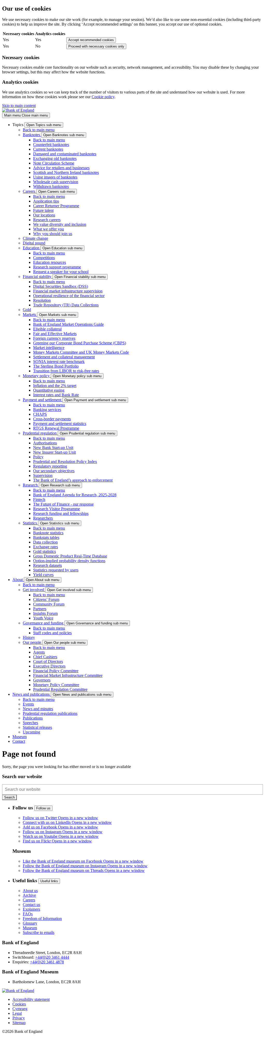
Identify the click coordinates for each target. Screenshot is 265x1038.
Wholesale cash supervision (55, 182)
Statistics (30, 523)
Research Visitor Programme (56, 509)
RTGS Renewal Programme (56, 428)
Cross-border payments (52, 419)
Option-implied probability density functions (69, 561)
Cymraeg (19, 1008)
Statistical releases (37, 727)
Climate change (35, 238)
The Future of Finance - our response (63, 504)
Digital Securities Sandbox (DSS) (60, 286)
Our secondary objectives (54, 471)
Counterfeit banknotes (51, 144)
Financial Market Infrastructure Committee (67, 675)
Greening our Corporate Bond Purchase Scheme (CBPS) (79, 343)
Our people (32, 642)
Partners (39, 609)
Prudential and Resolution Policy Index (65, 461)
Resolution (42, 300)
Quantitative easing (48, 390)
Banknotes (32, 135)
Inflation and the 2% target (54, 385)
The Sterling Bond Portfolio (56, 366)
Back (39, 130)
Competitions (44, 257)
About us (30, 890)
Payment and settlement (42, 400)
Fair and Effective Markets (55, 333)
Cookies (19, 1004)
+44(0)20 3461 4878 (47, 962)
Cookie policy (103, 97)
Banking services (47, 409)
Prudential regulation (40, 433)
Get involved (34, 589)
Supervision (43, 475)
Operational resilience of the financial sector (69, 295)
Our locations (44, 215)
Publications (33, 718)
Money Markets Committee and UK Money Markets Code (81, 352)
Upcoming (31, 732)
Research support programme (57, 267)
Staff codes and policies (52, 633)
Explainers (31, 909)
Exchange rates (45, 547)
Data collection (45, 542)
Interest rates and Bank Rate (56, 395)
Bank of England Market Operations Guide (68, 324)
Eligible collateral (47, 329)
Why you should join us (52, 233)
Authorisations (45, 443)
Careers (29, 191)
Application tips (46, 201)
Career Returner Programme (56, 206)
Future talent (43, 210)
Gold (27, 309)
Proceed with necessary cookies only (96, 46)
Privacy (18, 1018)
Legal (17, 1013)
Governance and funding (43, 623)
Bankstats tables (46, 537)
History (29, 637)
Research (31, 485)
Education (31, 248)
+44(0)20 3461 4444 (52, 957)
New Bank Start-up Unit (53, 447)
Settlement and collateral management (64, 357)
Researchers (43, 518)
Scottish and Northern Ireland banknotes (66, 172)
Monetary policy (37, 376)
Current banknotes (48, 149)
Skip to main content (19, 105)
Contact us (31, 904)
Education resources (49, 262)
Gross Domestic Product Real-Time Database (70, 556)
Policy (38, 457)
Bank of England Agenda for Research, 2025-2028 (74, 495)
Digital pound (34, 243)
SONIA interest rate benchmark (59, 361)
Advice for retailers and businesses (61, 168)
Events (28, 704)
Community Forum (48, 604)
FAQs (28, 914)
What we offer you (48, 229)
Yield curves (43, 574)
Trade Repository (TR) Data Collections (66, 305)
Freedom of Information (42, 918)
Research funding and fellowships (61, 513)
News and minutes (38, 709)
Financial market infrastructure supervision (67, 291)
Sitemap (19, 1022)
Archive (29, 895)
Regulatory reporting (50, 466)
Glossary (30, 923)
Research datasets (47, 565)
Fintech (39, 499)
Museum (30, 928)
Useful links (49, 881)
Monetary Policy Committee (56, 685)
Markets (30, 314)
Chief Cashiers (45, 657)
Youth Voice (43, 618)
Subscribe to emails (38, 932)
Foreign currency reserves (54, 338)
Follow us (43, 808)
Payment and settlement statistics (59, 423)
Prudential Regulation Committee (60, 689)
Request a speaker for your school (61, 271)
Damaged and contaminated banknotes (64, 154)
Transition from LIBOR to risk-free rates (66, 371)
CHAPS (40, 414)
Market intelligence (48, 347)
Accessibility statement (31, 999)
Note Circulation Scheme (53, 163)
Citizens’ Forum (46, 599)
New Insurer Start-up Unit (54, 452)
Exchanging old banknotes (55, 158)
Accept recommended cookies (91, 40)
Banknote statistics (48, 533)
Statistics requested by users (55, 570)
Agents (39, 652)
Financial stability (38, 276)
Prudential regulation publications (50, 713)
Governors (41, 680)
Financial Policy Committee (55, 671)
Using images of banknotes (55, 177)
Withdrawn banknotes (51, 186)
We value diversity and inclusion (59, 224)
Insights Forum (45, 613)
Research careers (47, 220)
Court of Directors (48, 661)
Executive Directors (49, 666)
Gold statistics (44, 551)
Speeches (30, 723)
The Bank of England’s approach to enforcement (73, 480)
